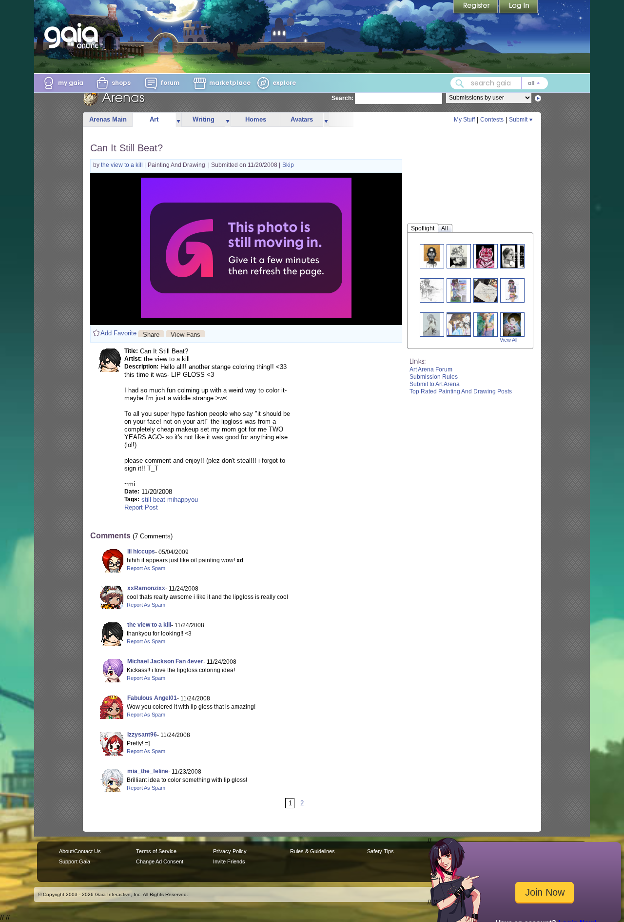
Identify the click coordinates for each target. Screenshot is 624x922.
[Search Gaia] (460, 83)
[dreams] (458, 256)
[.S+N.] (458, 290)
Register (476, 7)
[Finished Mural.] (462, 324)
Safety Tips (380, 851)
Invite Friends (229, 861)
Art (154, 119)
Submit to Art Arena (435, 384)
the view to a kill (122, 165)
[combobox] (499, 83)
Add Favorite (118, 333)
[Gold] (432, 256)
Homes (255, 119)
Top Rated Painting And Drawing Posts (461, 391)
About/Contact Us (80, 851)
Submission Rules (434, 376)
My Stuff (464, 119)
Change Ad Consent (159, 861)
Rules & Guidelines (312, 851)
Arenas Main (108, 119)
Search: (342, 98)
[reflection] (518, 256)
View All (508, 340)
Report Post (141, 507)
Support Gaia (74, 861)
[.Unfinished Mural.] (489, 290)
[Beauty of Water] (485, 324)
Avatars (302, 119)
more (178, 120)
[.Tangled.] (431, 290)
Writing (203, 119)
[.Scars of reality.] (432, 324)
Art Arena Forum (431, 369)
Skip (288, 165)
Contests (492, 119)
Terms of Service (156, 851)
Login (518, 7)
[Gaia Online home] (73, 35)
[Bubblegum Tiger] (485, 256)
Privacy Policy (230, 851)
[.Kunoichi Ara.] (512, 290)
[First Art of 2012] (512, 324)
